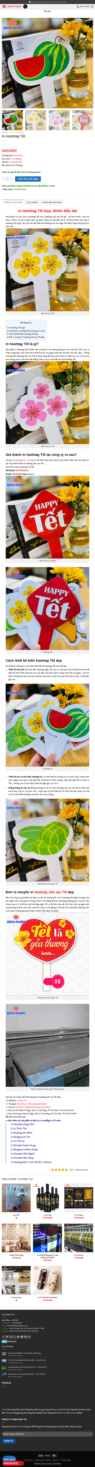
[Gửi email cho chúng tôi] (11, 1337)
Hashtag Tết (32, 211)
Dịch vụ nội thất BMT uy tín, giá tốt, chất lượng (24, 1353)
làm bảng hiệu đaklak (33, 1413)
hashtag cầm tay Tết (50, 892)
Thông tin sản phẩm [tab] (13, 202)
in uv (4, 1409)
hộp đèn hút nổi (77, 1409)
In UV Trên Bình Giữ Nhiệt (47, 1297)
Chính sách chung (43, 1460)
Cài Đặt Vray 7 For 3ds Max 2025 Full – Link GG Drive (26, 1374)
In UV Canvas (16, 1297)
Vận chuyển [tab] (32, 202)
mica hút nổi (63, 1409)
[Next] (88, 63)
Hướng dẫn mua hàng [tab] (51, 202)
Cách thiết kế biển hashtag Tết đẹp (22, 334)
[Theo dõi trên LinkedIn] (22, 1337)
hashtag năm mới (22, 460)
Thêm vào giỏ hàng (28, 179)
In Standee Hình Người (22, 1153)
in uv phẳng (45, 1120)
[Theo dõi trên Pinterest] (18, 1337)
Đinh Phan (18, 155)
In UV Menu (78, 1215)
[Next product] (4, 145)
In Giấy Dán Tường (16, 1255)
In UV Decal (78, 1255)
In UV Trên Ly (17, 1141)
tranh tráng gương (15, 1413)
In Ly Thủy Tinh (19, 1128)
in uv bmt (66, 1413)
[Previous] (7, 63)
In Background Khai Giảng (24, 1149)
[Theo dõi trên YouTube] (25, 1337)
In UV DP (15, 1320)
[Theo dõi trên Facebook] (3, 1337)
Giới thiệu (28, 1460)
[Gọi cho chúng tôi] (14, 1337)
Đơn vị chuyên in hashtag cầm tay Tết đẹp (25, 337)
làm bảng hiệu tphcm (30, 1409)
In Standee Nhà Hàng (22, 1157)
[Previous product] (9, 145)
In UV (11, 132)
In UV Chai (47, 1215)
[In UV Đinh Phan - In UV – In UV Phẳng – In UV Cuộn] (11, 6)
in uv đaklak (77, 1413)
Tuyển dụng (65, 1460)
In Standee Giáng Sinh (22, 1124)
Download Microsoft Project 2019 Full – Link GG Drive (27, 1367)
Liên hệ (56, 1460)
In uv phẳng (16, 158)
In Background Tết (20, 1136)
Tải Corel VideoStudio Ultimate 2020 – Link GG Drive (26, 1360)
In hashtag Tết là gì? (16, 327)
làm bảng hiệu (14, 1409)
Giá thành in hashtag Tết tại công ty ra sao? (26, 331)
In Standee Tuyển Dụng (23, 1145)
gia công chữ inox (49, 1409)
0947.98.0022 (11, 1463)
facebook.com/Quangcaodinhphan (32, 1104)
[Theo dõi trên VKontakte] (29, 1337)
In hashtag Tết (15, 162)
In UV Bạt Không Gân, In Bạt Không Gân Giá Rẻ (47, 1256)
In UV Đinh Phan (61, 2)
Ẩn (30, 323)
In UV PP (16, 1215)
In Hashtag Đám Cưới (22, 1162)
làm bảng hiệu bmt (52, 1413)
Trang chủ (5, 132)
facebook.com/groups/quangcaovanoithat (33, 1107)
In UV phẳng (20, 132)
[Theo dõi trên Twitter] (7, 1337)
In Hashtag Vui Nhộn (21, 1132)
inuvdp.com (22, 1100)
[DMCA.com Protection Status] (9, 1341)
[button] (25, 6)
